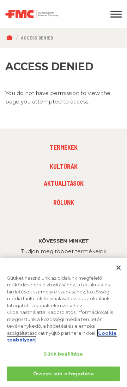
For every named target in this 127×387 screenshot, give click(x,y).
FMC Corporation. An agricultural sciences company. (47, 14)
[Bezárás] (118, 267)
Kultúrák (64, 166)
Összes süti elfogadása (63, 373)
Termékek (64, 147)
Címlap (11, 37)
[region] (63, 322)
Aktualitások (64, 183)
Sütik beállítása (63, 354)
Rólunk (63, 202)
